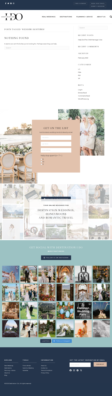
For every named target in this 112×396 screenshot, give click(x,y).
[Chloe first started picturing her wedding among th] (28, 310)
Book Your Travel (98, 3)
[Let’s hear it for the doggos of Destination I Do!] (28, 274)
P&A (79, 72)
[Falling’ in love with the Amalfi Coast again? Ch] (10, 328)
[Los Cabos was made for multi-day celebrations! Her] (10, 274)
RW (79, 75)
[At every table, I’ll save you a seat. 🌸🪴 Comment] (65, 310)
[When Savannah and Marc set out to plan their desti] (65, 292)
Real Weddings (48, 17)
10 (43, 162)
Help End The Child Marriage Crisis (90, 40)
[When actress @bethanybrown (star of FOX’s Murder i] (101, 274)
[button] (70, 370)
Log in (80, 90)
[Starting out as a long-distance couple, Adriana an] (83, 328)
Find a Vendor (80, 3)
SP (79, 78)
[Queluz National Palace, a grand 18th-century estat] (83, 292)
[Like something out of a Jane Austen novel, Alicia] (10, 310)
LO (79, 69)
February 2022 (83, 58)
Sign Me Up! (100, 364)
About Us (101, 17)
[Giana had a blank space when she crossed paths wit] (65, 328)
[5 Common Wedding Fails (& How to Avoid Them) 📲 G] (83, 310)
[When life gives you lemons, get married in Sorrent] (28, 292)
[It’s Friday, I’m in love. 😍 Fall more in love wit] (28, 328)
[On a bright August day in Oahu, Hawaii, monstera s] (101, 292)
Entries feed (82, 93)
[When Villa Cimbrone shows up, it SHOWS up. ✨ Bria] (65, 274)
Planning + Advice (84, 17)
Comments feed (84, 96)
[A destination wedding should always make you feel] (46, 274)
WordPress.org (83, 99)
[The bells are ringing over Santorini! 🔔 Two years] (83, 274)
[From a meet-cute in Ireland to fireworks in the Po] (101, 310)
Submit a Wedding (98, 6)
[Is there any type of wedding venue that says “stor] (46, 328)
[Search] (109, 16)
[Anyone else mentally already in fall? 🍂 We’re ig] (46, 292)
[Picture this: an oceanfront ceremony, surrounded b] (101, 328)
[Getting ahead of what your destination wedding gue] (46, 310)
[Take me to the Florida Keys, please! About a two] (10, 292)
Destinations (66, 17)
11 (43, 164)
